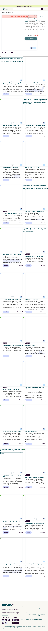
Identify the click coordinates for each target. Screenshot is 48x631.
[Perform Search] (42, 9)
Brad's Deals (4, 12)
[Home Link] (7, 9)
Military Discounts (33, 608)
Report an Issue (24, 583)
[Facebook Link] (3, 620)
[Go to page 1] (12, 123)
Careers (39, 610)
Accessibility (23, 610)
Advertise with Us (41, 612)
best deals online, (5, 615)
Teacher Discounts (33, 610)
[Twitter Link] (6, 620)
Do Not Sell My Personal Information (35, 619)
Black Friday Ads (32, 606)
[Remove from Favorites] (31, 48)
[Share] (34, 48)
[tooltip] (31, 48)
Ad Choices (26, 619)
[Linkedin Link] (6, 623)
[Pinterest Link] (3, 623)
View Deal (6, 93)
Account (46, 9)
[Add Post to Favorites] (21, 80)
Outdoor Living (10, 12)
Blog (39, 608)
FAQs (22, 606)
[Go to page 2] (12, 80)
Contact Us (23, 608)
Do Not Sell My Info (25, 612)
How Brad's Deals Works (41, 615)
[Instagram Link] (8, 620)
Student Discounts (33, 612)
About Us (39, 606)
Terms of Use (39, 618)
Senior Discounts (32, 614)
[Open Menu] (1, 9)
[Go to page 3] (13, 80)
